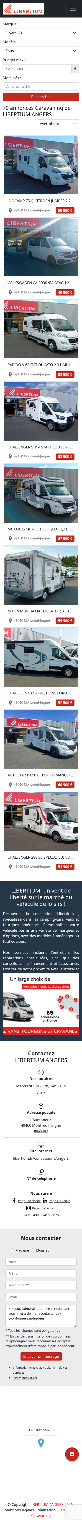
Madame (22, 1250)
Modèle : (10, 41)
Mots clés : (12, 77)
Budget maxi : (14, 59)
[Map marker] (41, 1443)
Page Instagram (44, 1208)
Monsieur (43, 1250)
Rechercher (41, 96)
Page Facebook (29, 1201)
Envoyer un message (41, 1356)
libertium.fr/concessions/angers (41, 1158)
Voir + (41, 1092)
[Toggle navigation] (73, 8)
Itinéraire (41, 1131)
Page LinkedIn (59, 1201)
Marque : (10, 23)
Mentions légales (19, 1510)
